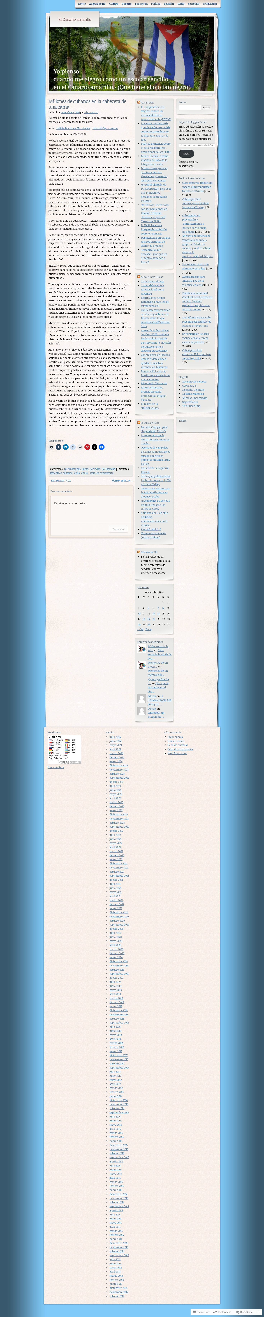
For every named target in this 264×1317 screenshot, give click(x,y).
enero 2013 (116, 1283)
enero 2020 (116, 957)
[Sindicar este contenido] (138, 102)
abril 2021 (115, 896)
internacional (72, 469)
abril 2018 (115, 1039)
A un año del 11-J (151, 529)
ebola (84, 473)
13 (154, 613)
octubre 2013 (117, 1251)
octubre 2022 (117, 822)
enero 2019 (116, 1006)
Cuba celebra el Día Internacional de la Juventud (152, 289)
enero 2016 (116, 1141)
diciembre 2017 (119, 1055)
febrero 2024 (117, 757)
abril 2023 (115, 798)
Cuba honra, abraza (152, 281)
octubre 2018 (117, 1018)
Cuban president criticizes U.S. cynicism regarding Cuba (196, 354)
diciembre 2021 (119, 863)
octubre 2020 (117, 920)
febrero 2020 (117, 953)
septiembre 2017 (119, 1067)
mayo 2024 (116, 745)
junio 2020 (116, 937)
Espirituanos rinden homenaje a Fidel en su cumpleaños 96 (155, 302)
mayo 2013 (116, 1267)
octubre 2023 (117, 773)
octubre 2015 (117, 1153)
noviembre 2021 (119, 867)
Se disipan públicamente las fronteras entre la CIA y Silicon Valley (156, 480)
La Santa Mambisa (193, 393)
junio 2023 (116, 790)
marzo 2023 (116, 802)
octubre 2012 (117, 1296)
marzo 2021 (116, 900)
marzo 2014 (116, 1231)
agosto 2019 (116, 977)
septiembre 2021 (119, 875)
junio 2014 (115, 1218)
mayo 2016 (116, 1124)
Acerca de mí (97, 3)
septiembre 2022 (119, 826)
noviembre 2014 (119, 1198)
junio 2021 (115, 888)
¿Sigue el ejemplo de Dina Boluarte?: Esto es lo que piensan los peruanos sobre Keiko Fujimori (156, 193)
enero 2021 (116, 908)
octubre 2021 (117, 871)
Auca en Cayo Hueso (194, 381)
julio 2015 (115, 1165)
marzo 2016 (116, 1133)
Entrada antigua (59, 480)
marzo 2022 (116, 851)
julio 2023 (115, 786)
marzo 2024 (116, 753)
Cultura (113, 3)
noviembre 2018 (119, 1014)
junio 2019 (115, 986)
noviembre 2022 (119, 818)
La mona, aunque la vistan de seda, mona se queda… (155, 439)
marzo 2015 (116, 1182)
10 (139, 613)
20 (154, 619)
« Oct (140, 629)
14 (159, 613)
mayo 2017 (116, 1079)
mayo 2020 (116, 941)
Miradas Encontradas (194, 398)
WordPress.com (177, 753)
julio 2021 (115, 884)
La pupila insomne (193, 389)
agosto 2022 (116, 830)
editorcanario (91, 112)
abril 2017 (115, 1084)
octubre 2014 (117, 1202)
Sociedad (193, 3)
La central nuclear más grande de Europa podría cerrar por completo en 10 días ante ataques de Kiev (155, 131)
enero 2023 (116, 810)
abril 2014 (115, 1226)
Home (82, 3)
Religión (169, 3)
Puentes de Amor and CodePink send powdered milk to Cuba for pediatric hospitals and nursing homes (197, 301)
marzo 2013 (116, 1275)
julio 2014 (115, 1214)
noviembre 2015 (119, 1149)
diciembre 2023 (119, 765)
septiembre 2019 (119, 973)
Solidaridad (210, 3)
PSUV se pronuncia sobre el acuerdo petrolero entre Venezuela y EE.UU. (156, 148)
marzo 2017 (116, 1088)
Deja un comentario (102, 473)
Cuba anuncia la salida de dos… (160, 654)
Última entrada (122, 480)
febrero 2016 (117, 1136)
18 (144, 619)
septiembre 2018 (119, 1022)
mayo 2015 (116, 1173)
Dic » (148, 629)
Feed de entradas (178, 745)
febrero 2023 (117, 806)
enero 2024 (116, 761)
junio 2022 (116, 839)
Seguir (186, 153)
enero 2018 (116, 1051)
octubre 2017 (117, 1063)
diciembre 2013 (119, 1243)
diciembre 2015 (119, 1145)
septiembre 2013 (119, 1255)
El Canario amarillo (74, 19)
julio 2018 (115, 1026)
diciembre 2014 (119, 1194)
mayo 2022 (116, 843)
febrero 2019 (117, 1002)
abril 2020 (115, 945)
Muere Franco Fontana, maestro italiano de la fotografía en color (155, 160)
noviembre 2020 (119, 916)
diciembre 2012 (119, 1288)
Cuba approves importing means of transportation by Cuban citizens (197, 187)
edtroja (152, 696)
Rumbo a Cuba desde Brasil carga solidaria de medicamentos (155, 375)
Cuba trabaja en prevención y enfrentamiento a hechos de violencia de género (194, 223)
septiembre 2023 (119, 777)
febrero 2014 (117, 1234)
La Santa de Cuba (150, 422)
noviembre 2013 (119, 1247)
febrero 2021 (117, 904)
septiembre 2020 (119, 924)
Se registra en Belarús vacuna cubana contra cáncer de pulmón (195, 338)
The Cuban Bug (191, 406)
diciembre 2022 (119, 814)
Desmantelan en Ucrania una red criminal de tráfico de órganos (155, 242)
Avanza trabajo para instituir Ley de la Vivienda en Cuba (193, 281)
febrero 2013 (117, 1279)
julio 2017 (115, 1071)
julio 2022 (115, 835)
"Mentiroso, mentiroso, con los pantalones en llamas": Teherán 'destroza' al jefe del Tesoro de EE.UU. (155, 213)
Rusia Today (147, 102)
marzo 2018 (116, 1043)
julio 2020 (115, 933)
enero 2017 (116, 1096)
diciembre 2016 (119, 1100)
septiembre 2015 (119, 1157)
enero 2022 (116, 859)
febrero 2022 (117, 855)
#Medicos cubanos (61, 473)
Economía (141, 3)
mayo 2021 (116, 892)
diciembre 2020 (119, 912)
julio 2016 (115, 1116)
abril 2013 (115, 1271)
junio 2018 (115, 1030)
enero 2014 (116, 1239)
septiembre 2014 (119, 1206)
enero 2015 (116, 1190)
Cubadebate (189, 385)
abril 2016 (115, 1128)
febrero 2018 (117, 1047)
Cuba (77, 473)
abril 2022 (115, 847)
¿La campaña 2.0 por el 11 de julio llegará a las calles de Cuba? (155, 505)
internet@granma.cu (105, 128)
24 (139, 624)
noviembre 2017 (119, 1059)
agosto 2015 (116, 1161)
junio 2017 (115, 1075)
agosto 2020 (117, 928)
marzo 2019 (116, 998)
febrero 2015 (117, 1185)
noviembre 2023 (119, 769)
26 (149, 624)
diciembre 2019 (119, 961)
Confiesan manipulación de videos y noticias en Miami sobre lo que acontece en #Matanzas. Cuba (155, 318)
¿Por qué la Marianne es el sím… (158, 687)
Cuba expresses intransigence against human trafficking (195, 203)
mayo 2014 (116, 1222)
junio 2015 (115, 1169)
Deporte (126, 3)
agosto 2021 (116, 879)
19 (149, 619)
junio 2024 (116, 741)
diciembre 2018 (119, 1010)
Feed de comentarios (180, 749)
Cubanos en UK (149, 552)
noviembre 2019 (119, 965)
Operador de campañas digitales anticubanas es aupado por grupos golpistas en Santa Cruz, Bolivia (155, 456)
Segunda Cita (190, 402)
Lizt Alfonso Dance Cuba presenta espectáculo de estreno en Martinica (196, 321)
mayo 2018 (116, 1035)
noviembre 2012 (119, 1292)
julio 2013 (115, 1259)
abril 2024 (115, 749)
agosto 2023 (116, 781)
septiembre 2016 (119, 1112)
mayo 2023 (116, 794)
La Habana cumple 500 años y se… (160, 700)
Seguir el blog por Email (192, 122)
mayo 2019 (116, 990)
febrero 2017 (117, 1092)
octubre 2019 (117, 969)
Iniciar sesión (176, 741)
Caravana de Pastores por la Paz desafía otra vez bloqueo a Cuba (155, 492)
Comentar (118, 529)
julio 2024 (115, 737)
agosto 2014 (116, 1210)
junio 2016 (115, 1120)
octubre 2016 (117, 1108)
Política (155, 3)
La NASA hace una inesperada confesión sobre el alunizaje (154, 229)
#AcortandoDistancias (154, 383)
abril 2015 (115, 1177)
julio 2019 (115, 981)
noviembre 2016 (119, 1104)
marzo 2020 (116, 949)
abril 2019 (115, 994)
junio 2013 (115, 1263)
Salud (180, 3)
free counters (56, 767)
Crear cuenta (175, 737)
